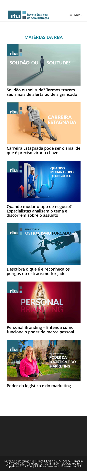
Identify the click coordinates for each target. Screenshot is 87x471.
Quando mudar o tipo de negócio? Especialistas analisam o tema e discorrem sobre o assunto (39, 211)
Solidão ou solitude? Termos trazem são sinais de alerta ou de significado (42, 92)
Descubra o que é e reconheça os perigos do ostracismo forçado (38, 271)
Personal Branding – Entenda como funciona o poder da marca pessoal (40, 329)
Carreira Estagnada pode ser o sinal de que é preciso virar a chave (43, 150)
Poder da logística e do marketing (39, 385)
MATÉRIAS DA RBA (44, 37)
